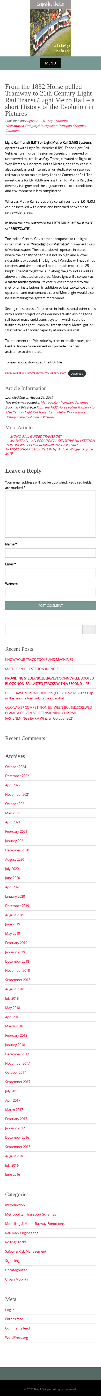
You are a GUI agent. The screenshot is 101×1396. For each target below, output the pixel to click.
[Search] (89, 629)
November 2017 (17, 1063)
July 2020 (12, 868)
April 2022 (12, 785)
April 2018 (12, 1017)
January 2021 (15, 840)
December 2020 (17, 850)
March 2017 (14, 1109)
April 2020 (12, 887)
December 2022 (17, 775)
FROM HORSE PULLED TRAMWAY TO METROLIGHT (35, 373)
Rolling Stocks (15, 1242)
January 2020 (15, 896)
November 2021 (17, 794)
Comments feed (17, 1328)
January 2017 (15, 1128)
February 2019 (16, 942)
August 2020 (14, 859)
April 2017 (12, 1100)
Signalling (12, 1260)
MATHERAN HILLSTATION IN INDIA (32, 669)
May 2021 (12, 813)
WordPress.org (16, 1337)
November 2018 (17, 970)
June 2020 (12, 877)
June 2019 (12, 924)
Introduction (15, 1205)
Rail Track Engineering (21, 1233)
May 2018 (12, 1007)
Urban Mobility (16, 1279)
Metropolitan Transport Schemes (62, 125)
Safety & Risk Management (25, 1251)
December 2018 (17, 961)
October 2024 (15, 766)
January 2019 (15, 952)
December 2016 (17, 1137)
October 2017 (15, 1072)
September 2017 (17, 1081)
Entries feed (14, 1319)
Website (11, 583)
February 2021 (16, 831)
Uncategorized (16, 1270)
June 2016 (12, 1174)
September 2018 (17, 979)
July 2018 (12, 998)
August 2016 (14, 1156)
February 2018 (16, 1035)
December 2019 (17, 905)
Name (11, 544)
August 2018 (14, 989)
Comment (12, 130)
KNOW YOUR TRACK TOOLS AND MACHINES (39, 659)
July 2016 (12, 1165)
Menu (50, 63)
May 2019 (12, 933)
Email (10, 564)
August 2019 (14, 915)
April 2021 (12, 822)
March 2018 (14, 1026)
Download (77, 373)
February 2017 (16, 1118)
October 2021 (15, 803)
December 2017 (17, 1054)
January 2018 (15, 1044)
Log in (10, 1309)
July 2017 (12, 1091)
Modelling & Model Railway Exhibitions (34, 1223)
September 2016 (17, 1146)
